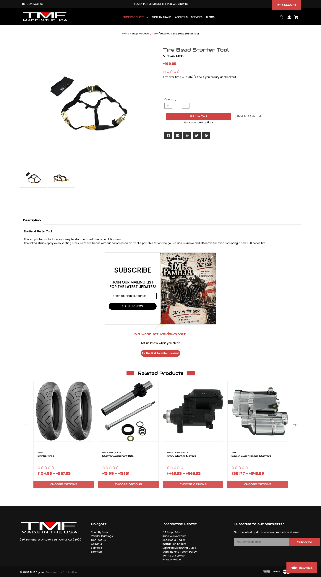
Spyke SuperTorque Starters (251, 456)
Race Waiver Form (174, 536)
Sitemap (96, 552)
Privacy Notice (172, 559)
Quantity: (170, 99)
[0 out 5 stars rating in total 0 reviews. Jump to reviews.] (172, 71)
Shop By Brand (100, 532)
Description (32, 220)
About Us (97, 544)
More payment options (198, 122)
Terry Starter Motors (181, 456)
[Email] (178, 135)
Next (295, 424)
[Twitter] (197, 135)
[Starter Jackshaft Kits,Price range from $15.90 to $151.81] (128, 411)
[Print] (187, 135)
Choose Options (63, 484)
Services (96, 548)
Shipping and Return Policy (180, 552)
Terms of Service (174, 555)
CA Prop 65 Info (172, 532)
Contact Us (98, 540)
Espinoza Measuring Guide (179, 548)
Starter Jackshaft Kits (118, 456)
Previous (25, 424)
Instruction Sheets (174, 544)
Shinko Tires (46, 456)
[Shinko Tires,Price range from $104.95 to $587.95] (64, 411)
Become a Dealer (174, 540)
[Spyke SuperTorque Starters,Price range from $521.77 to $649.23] (258, 411)
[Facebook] (168, 135)
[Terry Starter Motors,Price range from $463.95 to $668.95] (193, 411)
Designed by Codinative (61, 572)
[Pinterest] (206, 135)
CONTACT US (35, 4)
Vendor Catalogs (102, 536)
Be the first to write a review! (160, 353)
